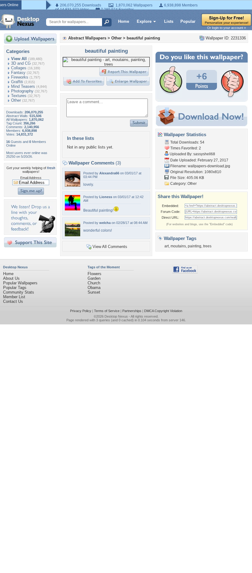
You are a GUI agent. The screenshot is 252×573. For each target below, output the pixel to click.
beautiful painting (143, 38)
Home (123, 21)
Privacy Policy (80, 311)
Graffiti (17, 81)
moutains (178, 246)
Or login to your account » (226, 28)
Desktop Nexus (116, 316)
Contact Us (13, 301)
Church (94, 283)
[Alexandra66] (72, 185)
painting (194, 246)
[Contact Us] (32, 231)
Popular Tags (14, 287)
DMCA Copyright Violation (163, 311)
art (166, 246)
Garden (94, 278)
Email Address (30, 178)
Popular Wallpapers (20, 283)
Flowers (94, 273)
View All (19, 58)
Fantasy (18, 72)
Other (16, 100)
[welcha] (72, 235)
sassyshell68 (204, 154)
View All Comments (110, 246)
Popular (187, 21)
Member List (14, 297)
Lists (168, 21)
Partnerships (131, 311)
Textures (18, 95)
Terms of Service (107, 311)
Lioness (105, 197)
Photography (22, 91)
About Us (11, 278)
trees (207, 246)
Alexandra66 (109, 173)
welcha (105, 223)
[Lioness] (72, 209)
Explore (144, 21)
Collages (18, 68)
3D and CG (21, 63)
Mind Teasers (23, 86)
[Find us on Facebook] (185, 272)
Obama (94, 287)
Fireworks (19, 77)
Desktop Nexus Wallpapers (19, 21)
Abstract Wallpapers (87, 38)
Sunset (94, 292)
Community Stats (18, 292)
